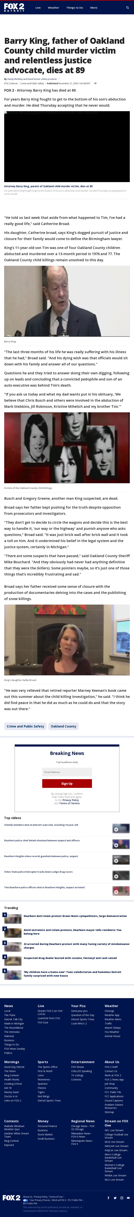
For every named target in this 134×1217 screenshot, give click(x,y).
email (128, 1198)
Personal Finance (47, 1126)
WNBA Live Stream (115, 1175)
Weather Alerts (113, 1019)
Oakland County (63, 726)
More (93, 7)
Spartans (43, 1083)
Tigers (41, 1092)
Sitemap (109, 1112)
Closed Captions (114, 1100)
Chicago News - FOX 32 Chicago (82, 1127)
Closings (109, 1011)
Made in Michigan (14, 1023)
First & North (45, 1071)
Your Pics (78, 1006)
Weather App (112, 1015)
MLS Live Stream (114, 1179)
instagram (122, 1198)
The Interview (12, 1032)
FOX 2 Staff (111, 1067)
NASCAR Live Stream (116, 1146)
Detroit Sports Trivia (82, 1019)
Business (9, 1040)
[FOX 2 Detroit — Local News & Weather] (15, 7)
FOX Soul (43, 1022)
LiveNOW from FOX (49, 1018)
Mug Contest (11, 1075)
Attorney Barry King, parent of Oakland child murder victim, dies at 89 (48, 186)
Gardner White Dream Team (16, 1135)
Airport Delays (113, 1027)
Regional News (83, 1121)
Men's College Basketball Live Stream (113, 1157)
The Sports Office (48, 1067)
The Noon (10, 1071)
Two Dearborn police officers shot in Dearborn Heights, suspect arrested (44, 887)
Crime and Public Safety (32, 83)
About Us (112, 1062)
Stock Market (45, 1134)
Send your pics (79, 1011)
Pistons (42, 1088)
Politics (8, 1053)
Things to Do (11, 1044)
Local (7, 1011)
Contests (76, 1079)
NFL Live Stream (114, 1130)
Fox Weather (112, 1032)
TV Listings (77, 1075)
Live (41, 1006)
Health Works (11, 1079)
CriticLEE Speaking (81, 1071)
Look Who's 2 (79, 1023)
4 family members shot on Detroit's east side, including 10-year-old (41, 824)
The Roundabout (13, 1027)
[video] (121, 828)
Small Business (46, 1138)
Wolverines (44, 1079)
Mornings (11, 1062)
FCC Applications (114, 1096)
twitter (115, 1198)
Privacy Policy (71, 800)
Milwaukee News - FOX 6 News (81, 1135)
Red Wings (44, 1096)
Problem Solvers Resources (114, 1106)
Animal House (112, 1036)
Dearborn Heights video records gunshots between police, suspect (41, 856)
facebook (108, 1198)
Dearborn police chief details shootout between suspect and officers (42, 840)
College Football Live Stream (116, 1136)
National (9, 1036)
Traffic (108, 1023)
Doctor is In (10, 1096)
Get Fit (8, 1088)
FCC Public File (113, 1092)
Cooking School (13, 1083)
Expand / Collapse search (128, 8)
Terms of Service (69, 803)
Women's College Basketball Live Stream (114, 1168)
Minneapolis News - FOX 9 (82, 1142)
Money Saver (11, 1092)
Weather (111, 1006)
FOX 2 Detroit (10, 83)
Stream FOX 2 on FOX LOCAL (50, 1012)
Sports (43, 1062)
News (8, 1006)
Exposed (9, 1145)
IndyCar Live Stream (116, 1150)
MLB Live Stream (114, 1141)
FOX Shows (77, 1067)
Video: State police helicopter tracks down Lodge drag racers (38, 871)
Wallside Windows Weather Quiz (14, 1127)
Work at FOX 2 (113, 1075)
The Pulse (9, 1015)
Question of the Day (82, 1015)
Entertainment (83, 1062)
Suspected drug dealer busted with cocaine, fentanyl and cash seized (70, 958)
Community (111, 1088)
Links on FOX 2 (12, 1100)
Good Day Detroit (14, 1067)
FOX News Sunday (14, 1048)
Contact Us (111, 1071)
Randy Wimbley (15, 79)
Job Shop (110, 1083)
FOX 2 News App (114, 1079)
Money (43, 1121)
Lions (41, 1075)
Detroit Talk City (13, 1019)
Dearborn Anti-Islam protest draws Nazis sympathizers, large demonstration (75, 916)
